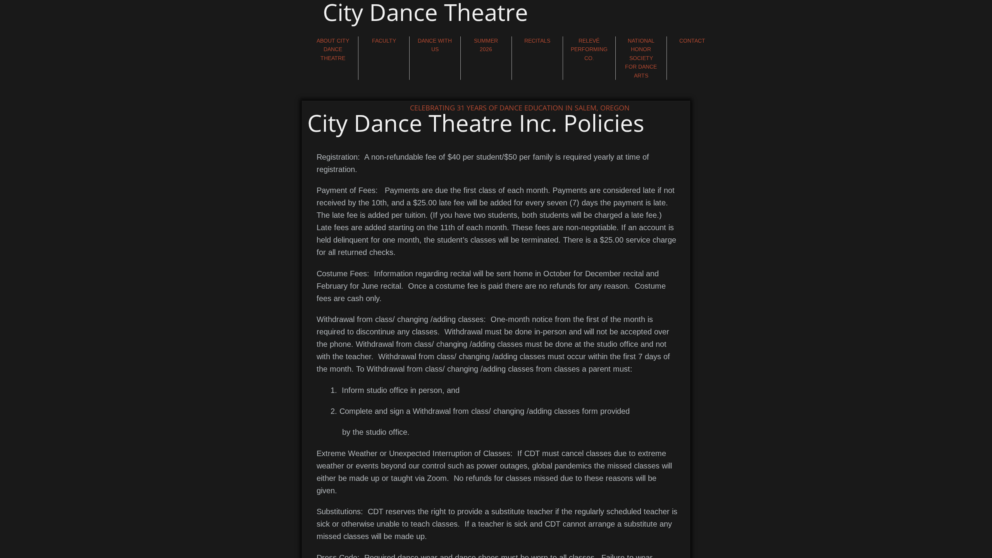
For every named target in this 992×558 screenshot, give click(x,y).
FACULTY (384, 41)
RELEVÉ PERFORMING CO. (589, 49)
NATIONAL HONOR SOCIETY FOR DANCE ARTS (641, 58)
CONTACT (692, 41)
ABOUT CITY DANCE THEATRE (333, 49)
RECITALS (537, 41)
